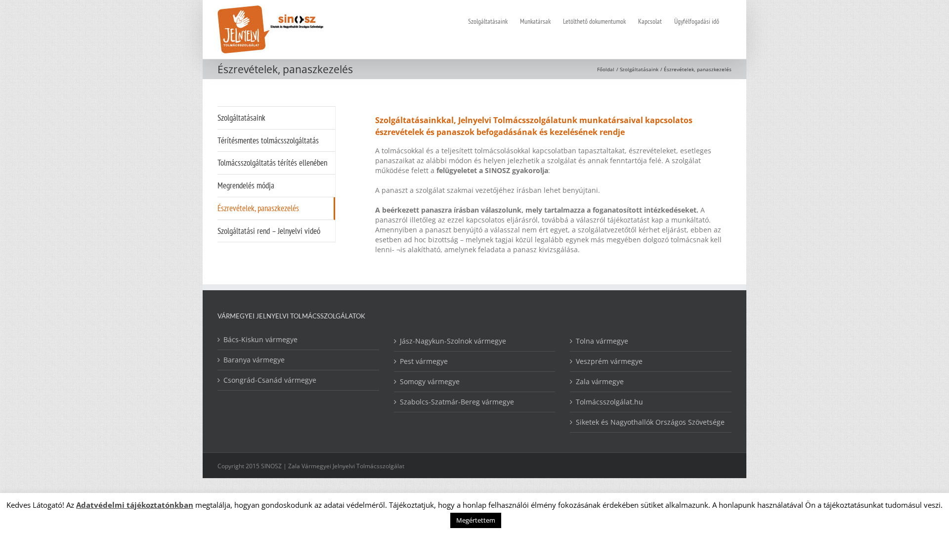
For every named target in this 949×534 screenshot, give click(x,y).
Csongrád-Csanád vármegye (269, 380)
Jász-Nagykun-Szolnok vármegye (453, 341)
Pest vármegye (424, 361)
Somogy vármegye (430, 381)
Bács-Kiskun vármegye (260, 339)
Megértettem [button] (475, 520)
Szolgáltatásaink (241, 117)
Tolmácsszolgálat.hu (609, 401)
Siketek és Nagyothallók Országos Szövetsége (650, 422)
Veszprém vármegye (609, 361)
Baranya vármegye (254, 359)
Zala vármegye (600, 381)
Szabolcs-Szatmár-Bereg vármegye (457, 401)
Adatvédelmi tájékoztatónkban (134, 505)
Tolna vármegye (602, 341)
